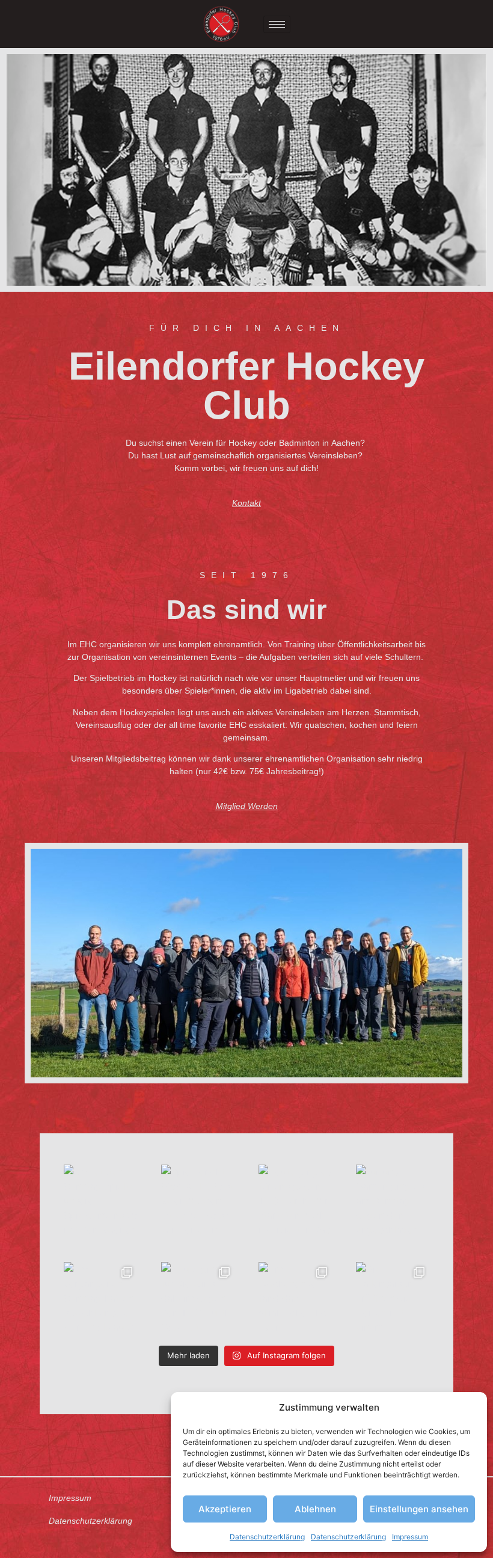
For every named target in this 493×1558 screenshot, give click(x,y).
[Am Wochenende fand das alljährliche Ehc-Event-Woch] (295, 1298)
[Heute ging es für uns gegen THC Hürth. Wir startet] (295, 1201)
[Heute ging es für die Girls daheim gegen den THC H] (197, 1298)
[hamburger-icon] (276, 24)
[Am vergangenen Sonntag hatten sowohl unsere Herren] (100, 1298)
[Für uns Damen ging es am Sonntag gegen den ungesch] (392, 1201)
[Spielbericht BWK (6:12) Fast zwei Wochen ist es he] (197, 1201)
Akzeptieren (224, 1509)
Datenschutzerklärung (267, 1536)
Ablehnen (315, 1509)
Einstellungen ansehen (419, 1509)
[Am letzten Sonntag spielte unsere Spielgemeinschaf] (100, 1201)
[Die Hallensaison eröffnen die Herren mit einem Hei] (392, 1298)
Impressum (410, 1536)
